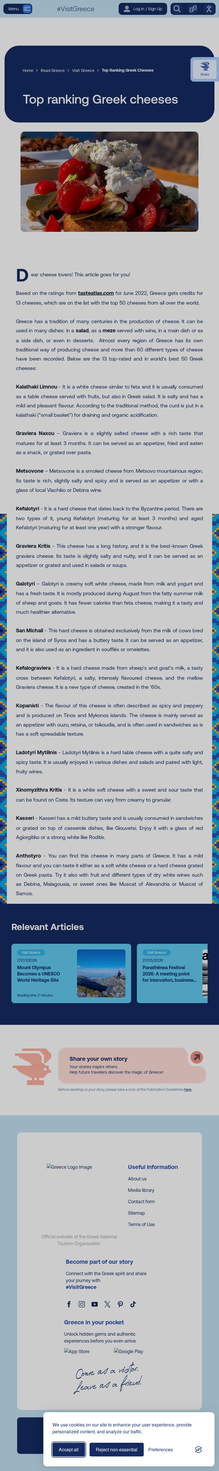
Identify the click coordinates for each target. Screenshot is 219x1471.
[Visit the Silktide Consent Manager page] (198, 1449)
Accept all (69, 1449)
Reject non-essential (116, 1449)
